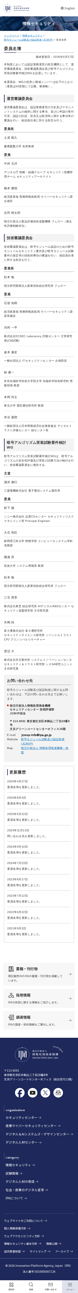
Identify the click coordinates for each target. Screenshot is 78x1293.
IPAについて (14, 1198)
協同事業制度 (12, 1251)
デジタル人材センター (22, 1142)
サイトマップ (38, 1251)
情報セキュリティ (32, 35)
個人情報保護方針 (15, 1228)
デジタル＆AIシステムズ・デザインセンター (37, 1134)
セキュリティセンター (21, 1117)
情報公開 (51, 1244)
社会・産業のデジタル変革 (25, 1189)
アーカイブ (62, 1251)
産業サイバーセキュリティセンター (31, 1125)
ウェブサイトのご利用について (23, 1221)
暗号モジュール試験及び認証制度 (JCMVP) (28, 39)
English (68, 8)
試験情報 (12, 1173)
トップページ (11, 35)
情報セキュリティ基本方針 (20, 1244)
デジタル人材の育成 (20, 1181)
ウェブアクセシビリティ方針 (22, 1236)
